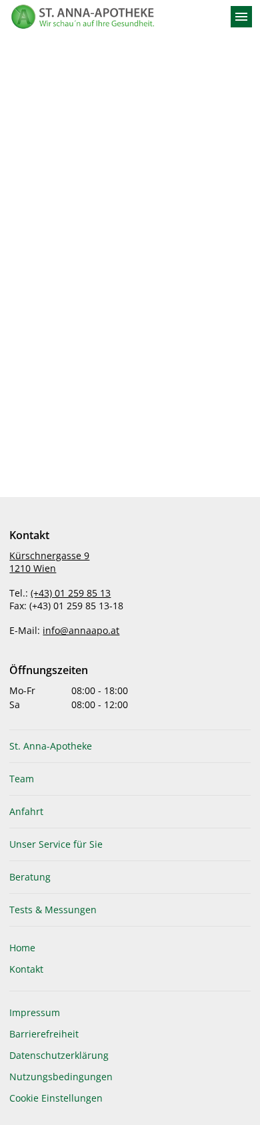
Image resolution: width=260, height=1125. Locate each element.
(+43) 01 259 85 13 (71, 593)
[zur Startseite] (114, 17)
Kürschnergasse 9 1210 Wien (49, 562)
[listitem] (129, 746)
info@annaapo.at (81, 630)
